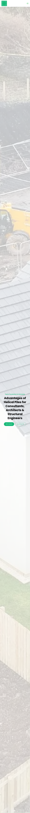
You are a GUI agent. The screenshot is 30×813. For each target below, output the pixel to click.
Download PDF (20, 424)
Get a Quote (9, 424)
